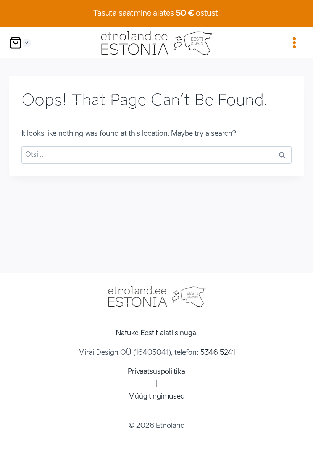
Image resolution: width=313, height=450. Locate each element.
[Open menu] (294, 42)
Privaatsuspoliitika (156, 371)
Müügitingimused (156, 396)
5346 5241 (217, 352)
